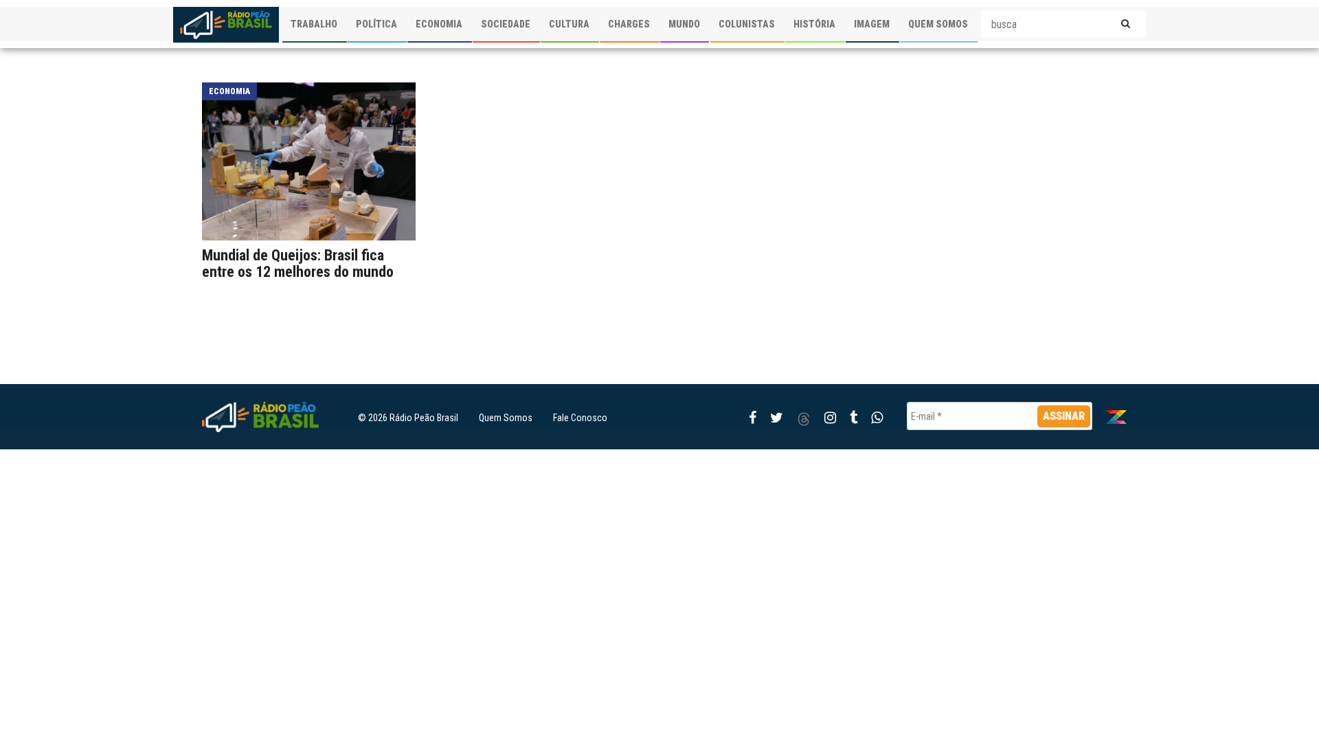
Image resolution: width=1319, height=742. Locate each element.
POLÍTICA (376, 24)
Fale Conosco (580, 417)
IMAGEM (872, 24)
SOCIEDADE (505, 24)
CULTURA (569, 24)
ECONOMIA (439, 24)
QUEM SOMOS (938, 24)
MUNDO (684, 24)
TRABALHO (314, 24)
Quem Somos (505, 417)
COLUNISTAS (747, 24)
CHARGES (629, 24)
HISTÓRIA (814, 24)
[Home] (226, 25)
